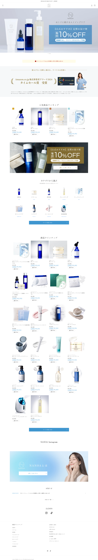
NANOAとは (51, 527)
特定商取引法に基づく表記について (57, 534)
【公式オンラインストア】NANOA (21, 559)
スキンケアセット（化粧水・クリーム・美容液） (20, 294)
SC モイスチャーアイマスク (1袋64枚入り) (76, 293)
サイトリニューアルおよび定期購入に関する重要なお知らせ (50, 61)
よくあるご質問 (52, 538)
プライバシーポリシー (54, 541)
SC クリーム (52, 128)
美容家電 (14, 546)
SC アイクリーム (35, 356)
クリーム (14, 530)
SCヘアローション (72, 386)
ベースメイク (15, 544)
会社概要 (51, 536)
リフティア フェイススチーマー (19, 416)
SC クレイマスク (72, 324)
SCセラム (14, 128)
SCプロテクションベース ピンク (38, 325)
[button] (2, 5)
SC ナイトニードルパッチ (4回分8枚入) (21, 325)
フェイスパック (15, 534)
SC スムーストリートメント (37, 386)
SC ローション (34, 128)
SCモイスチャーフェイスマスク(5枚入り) (76, 129)
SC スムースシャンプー (17, 386)
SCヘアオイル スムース (54, 386)
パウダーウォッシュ (54, 324)
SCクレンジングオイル (36, 416)
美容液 (13, 532)
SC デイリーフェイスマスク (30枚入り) (39, 293)
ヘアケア (14, 541)
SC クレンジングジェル (54, 356)
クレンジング (15, 537)
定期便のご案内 (52, 524)
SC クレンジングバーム (73, 356)
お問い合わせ (52, 529)
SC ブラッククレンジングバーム (20, 356)
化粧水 (13, 527)
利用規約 (51, 531)
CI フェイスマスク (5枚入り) (56, 293)
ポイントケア (15, 539)
